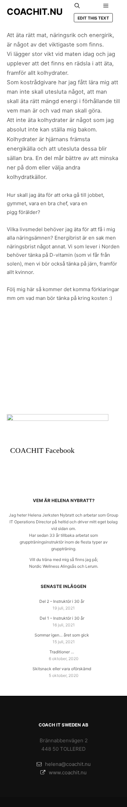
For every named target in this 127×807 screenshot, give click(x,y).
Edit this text (93, 18)
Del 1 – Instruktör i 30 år (62, 618)
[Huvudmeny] (106, 5)
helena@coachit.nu (68, 764)
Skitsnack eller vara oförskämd (62, 668)
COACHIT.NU (35, 11)
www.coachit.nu (68, 772)
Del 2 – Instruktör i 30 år (61, 601)
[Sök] (77, 5)
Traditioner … (61, 651)
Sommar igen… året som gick (62, 635)
